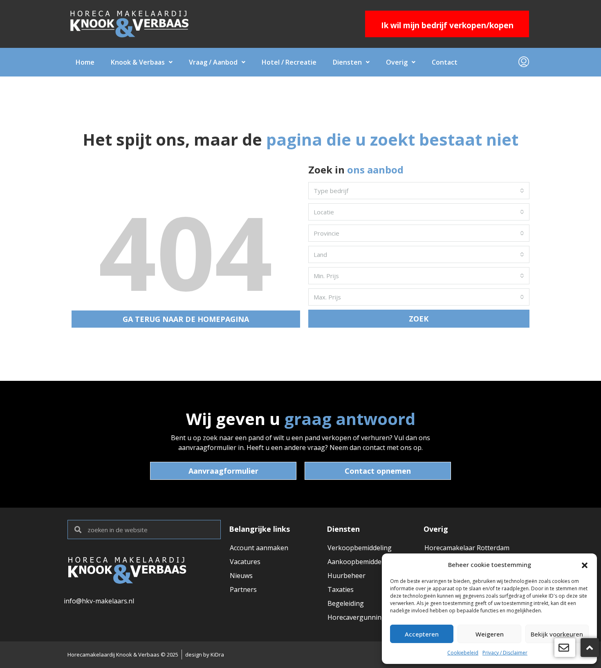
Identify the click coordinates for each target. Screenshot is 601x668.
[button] (585, 564)
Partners (243, 589)
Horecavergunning (356, 617)
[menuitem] (523, 62)
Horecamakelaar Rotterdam (466, 547)
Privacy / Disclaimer (504, 652)
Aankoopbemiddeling (360, 561)
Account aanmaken (259, 547)
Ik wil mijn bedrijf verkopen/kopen (447, 25)
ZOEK (418, 319)
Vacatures (245, 561)
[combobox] (418, 190)
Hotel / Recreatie (289, 62)
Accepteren (422, 634)
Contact (444, 62)
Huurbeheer (346, 575)
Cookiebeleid (462, 652)
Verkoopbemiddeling (359, 547)
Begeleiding (345, 603)
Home (85, 62)
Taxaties (340, 589)
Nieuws (241, 575)
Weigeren (489, 634)
